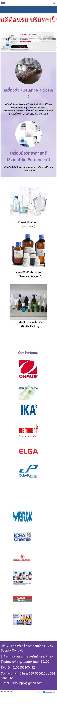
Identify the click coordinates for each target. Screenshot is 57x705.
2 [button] (24, 47)
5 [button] (36, 47)
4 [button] (32, 47)
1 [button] (20, 47)
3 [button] (28, 47)
